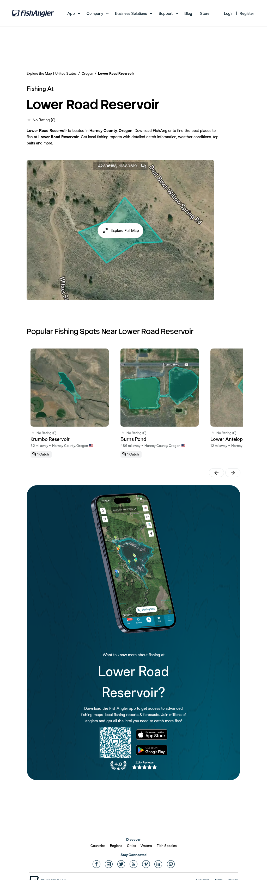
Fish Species (167, 845)
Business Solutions (131, 13)
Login (228, 13)
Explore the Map (39, 73)
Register (247, 13)
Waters (146, 845)
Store (204, 13)
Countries (98, 845)
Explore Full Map (125, 230)
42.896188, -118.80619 (117, 166)
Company (95, 13)
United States (66, 73)
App (71, 13)
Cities (131, 845)
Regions (116, 845)
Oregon (87, 73)
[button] (120, 230)
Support (166, 13)
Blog (188, 13)
